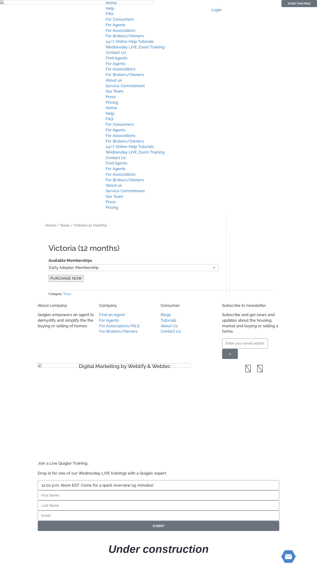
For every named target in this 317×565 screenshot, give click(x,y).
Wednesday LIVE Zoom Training (135, 47)
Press (111, 97)
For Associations (120, 30)
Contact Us (116, 52)
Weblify (137, 366)
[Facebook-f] (248, 368)
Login (216, 10)
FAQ (109, 13)
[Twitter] (259, 368)
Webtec (161, 366)
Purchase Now (66, 278)
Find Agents (116, 58)
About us (114, 80)
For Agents (116, 25)
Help (110, 8)
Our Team (114, 91)
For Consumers (120, 19)
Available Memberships (70, 260)
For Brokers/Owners (125, 36)
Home (111, 2)
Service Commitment (125, 86)
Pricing (112, 102)
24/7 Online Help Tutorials (130, 41)
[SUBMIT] (230, 354)
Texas (64, 225)
